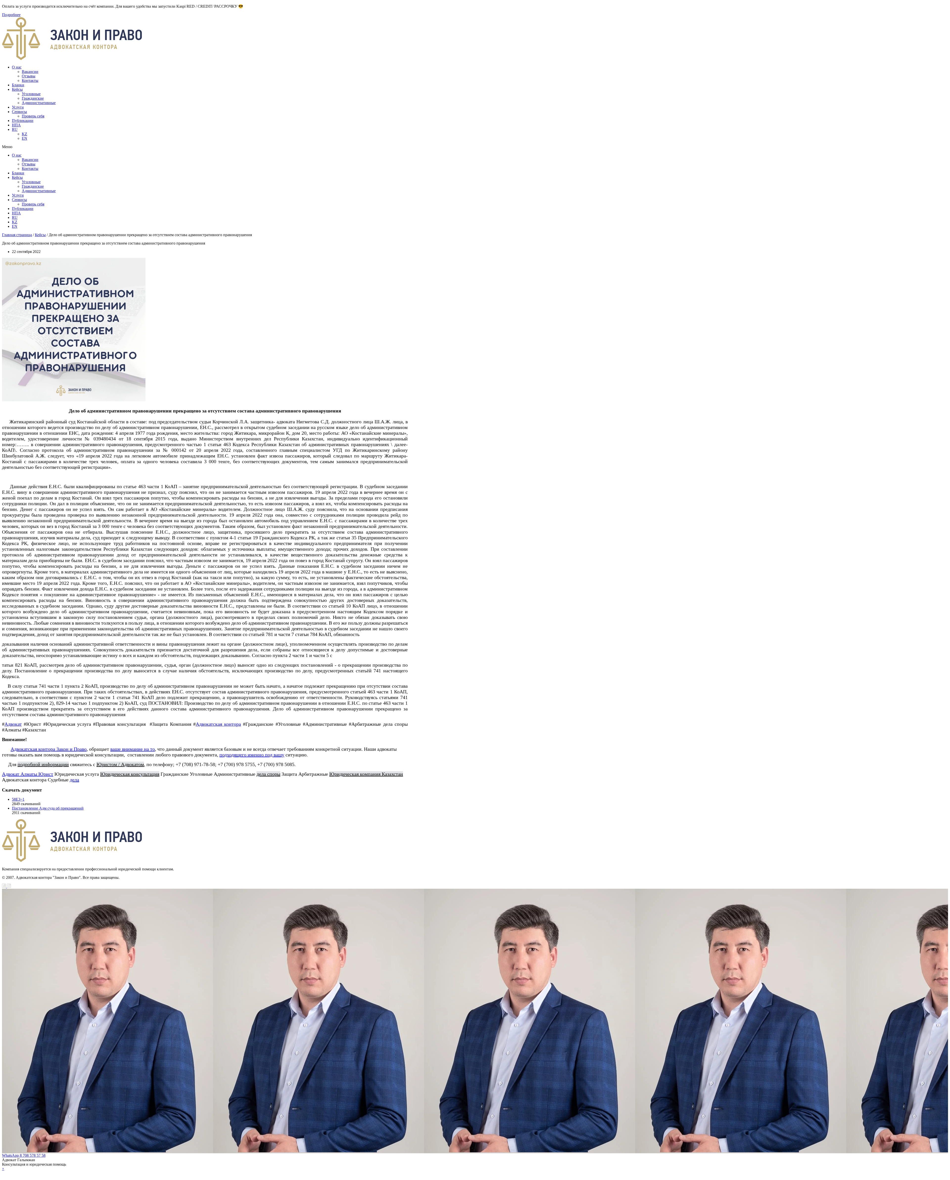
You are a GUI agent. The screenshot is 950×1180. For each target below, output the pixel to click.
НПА (16, 125)
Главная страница (17, 235)
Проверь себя (33, 116)
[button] (205, 147)
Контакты (30, 80)
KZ (24, 134)
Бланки (18, 85)
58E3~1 (18, 799)
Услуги (18, 107)
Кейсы (17, 89)
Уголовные (31, 94)
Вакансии (30, 71)
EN (24, 138)
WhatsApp (11, 1155)
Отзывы (28, 76)
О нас (17, 67)
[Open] (475, 1173)
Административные (39, 103)
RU (15, 129)
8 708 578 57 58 (33, 1155)
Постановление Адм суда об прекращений (48, 808)
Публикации (22, 120)
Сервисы (19, 112)
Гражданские (33, 98)
